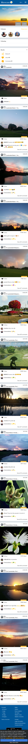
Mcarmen (6, 652)
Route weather (18, 711)
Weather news (18, 714)
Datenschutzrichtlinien (20, 723)
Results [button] (3, 50)
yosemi (6, 282)
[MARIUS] (10, 34)
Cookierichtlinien (19, 725)
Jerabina (6, 328)
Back (24, 19)
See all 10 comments (22, 519)
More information (14, 742)
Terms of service (5, 719)
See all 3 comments (22, 380)
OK (14, 740)
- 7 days (3, 713)
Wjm (5, 66)
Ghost (5, 513)
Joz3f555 (6, 189)
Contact (16, 719)
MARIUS (6, 142)
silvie (5, 235)
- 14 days (4, 714)
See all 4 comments (22, 195)
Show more (24, 29)
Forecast (4, 707)
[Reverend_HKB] (17, 34)
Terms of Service (19, 738)
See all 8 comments (22, 334)
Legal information (19, 721)
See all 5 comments (22, 149)
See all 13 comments (22, 473)
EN (21, 2)
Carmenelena (7, 192)
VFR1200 (6, 101)
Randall (6, 605)
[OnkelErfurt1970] (4, 34)
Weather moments (19, 716)
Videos (16, 709)
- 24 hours (4, 709)
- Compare (4, 716)
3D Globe (17, 713)
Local (24, 23)
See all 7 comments (22, 288)
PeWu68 (6, 559)
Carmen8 (6, 145)
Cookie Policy (9, 738)
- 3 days (3, 711)
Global (18, 23)
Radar (16, 707)
